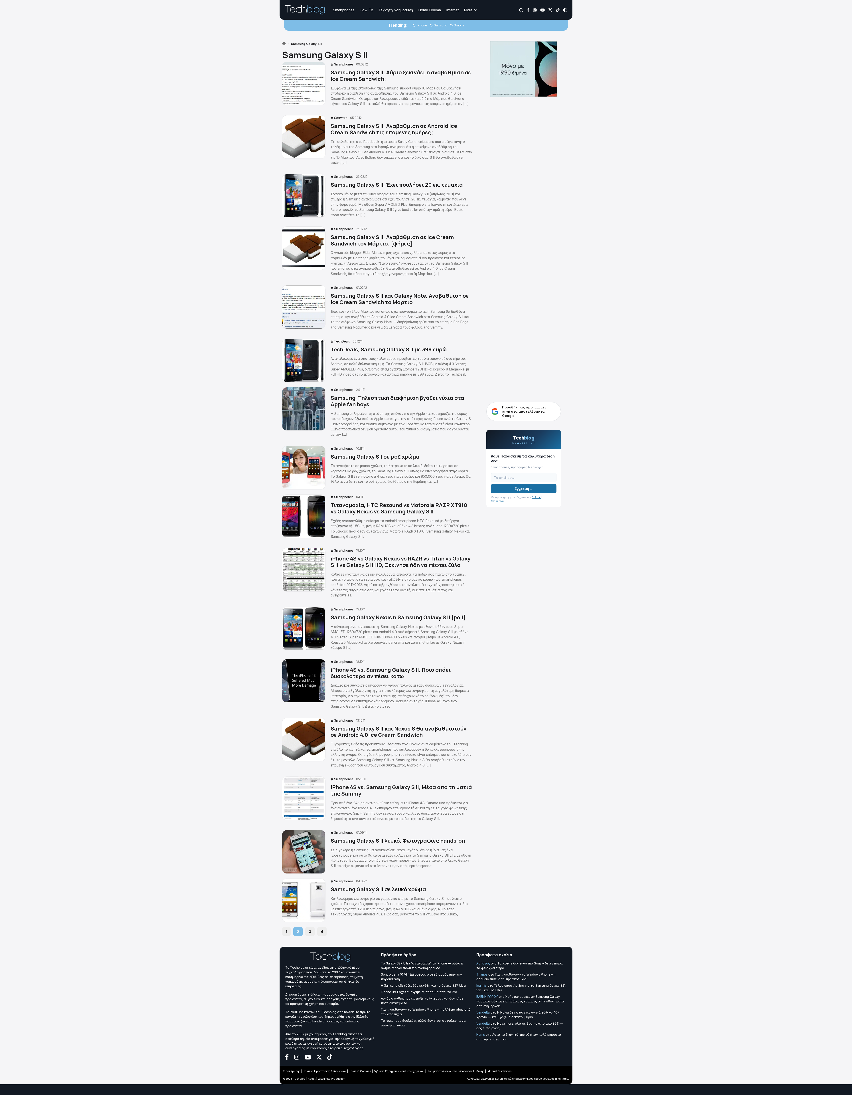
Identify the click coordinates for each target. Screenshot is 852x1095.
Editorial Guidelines (499, 1071)
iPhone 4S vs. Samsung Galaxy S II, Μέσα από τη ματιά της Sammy (401, 790)
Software (340, 118)
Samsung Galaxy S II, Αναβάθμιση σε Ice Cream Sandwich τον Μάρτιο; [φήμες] (392, 240)
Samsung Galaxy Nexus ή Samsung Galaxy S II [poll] (398, 617)
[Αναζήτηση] (521, 10)
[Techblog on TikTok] (558, 9)
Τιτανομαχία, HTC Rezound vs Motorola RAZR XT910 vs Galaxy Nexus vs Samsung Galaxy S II (399, 508)
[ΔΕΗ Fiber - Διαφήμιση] (523, 69)
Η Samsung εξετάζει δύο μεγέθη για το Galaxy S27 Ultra (423, 985)
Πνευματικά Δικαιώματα (442, 1071)
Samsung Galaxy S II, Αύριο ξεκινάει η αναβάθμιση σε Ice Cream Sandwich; (401, 75)
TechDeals (342, 341)
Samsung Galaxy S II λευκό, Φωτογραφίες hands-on (398, 840)
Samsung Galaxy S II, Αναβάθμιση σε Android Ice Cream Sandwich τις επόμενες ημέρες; (394, 129)
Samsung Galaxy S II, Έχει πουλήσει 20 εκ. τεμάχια (397, 184)
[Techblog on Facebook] (528, 9)
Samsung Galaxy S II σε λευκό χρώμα (378, 889)
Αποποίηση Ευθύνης (471, 1071)
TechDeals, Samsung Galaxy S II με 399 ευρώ (389, 349)
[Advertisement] (523, 307)
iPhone (422, 25)
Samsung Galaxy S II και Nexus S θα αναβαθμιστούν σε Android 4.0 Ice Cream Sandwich (398, 732)
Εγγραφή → (524, 489)
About (312, 1078)
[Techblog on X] (550, 9)
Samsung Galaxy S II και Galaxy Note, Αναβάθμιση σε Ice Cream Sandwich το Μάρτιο (400, 299)
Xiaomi (459, 25)
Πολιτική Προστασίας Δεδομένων (324, 1071)
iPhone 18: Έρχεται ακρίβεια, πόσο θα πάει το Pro (419, 992)
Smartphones (343, 10)
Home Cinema (429, 10)
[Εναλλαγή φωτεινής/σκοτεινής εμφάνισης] (565, 10)
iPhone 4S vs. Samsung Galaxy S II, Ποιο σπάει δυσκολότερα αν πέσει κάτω (391, 673)
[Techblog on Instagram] (535, 9)
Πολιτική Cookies (360, 1071)
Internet (452, 10)
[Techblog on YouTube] (542, 9)
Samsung (440, 25)
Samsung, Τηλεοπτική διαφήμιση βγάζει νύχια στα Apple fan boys (397, 401)
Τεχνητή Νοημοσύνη (396, 10)
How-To (366, 10)
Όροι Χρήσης (291, 1071)
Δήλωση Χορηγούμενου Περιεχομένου (398, 1071)
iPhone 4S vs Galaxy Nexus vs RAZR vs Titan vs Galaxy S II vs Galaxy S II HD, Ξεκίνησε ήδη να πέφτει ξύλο (400, 561)
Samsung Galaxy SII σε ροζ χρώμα (375, 456)
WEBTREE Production (331, 1078)
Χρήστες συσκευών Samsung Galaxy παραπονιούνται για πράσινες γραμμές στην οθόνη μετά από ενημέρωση (520, 1001)
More (468, 10)
